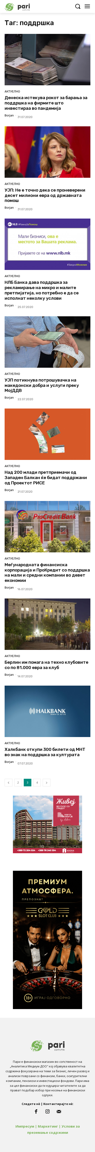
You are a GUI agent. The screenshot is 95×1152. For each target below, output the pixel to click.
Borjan (9, 115)
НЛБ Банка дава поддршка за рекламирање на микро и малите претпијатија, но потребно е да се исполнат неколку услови (42, 290)
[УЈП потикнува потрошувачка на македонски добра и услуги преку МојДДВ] (47, 342)
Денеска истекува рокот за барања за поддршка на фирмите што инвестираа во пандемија (46, 103)
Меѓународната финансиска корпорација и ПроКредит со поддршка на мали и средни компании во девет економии (47, 572)
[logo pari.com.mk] (25, 6)
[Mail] (59, 1112)
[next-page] (46, 782)
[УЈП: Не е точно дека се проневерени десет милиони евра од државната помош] (47, 152)
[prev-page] (8, 782)
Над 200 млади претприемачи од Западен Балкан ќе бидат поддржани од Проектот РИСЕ (46, 478)
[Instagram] (47, 1112)
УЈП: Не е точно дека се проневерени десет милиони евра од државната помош (45, 195)
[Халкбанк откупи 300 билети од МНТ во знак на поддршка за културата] (47, 711)
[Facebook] (36, 1112)
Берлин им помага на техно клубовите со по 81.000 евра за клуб (46, 665)
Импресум (24, 1126)
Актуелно (12, 91)
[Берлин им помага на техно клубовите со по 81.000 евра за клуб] (47, 624)
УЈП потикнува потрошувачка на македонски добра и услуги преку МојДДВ (42, 385)
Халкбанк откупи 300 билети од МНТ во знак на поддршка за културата (45, 752)
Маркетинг (48, 1126)
